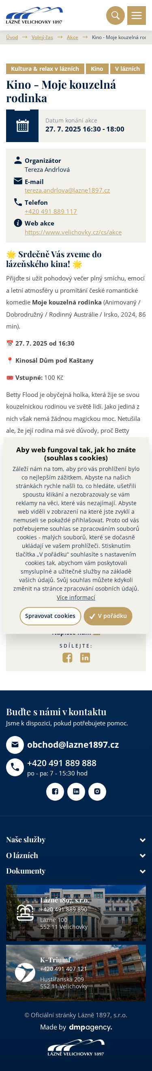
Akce (72, 37)
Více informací (76, 597)
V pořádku (111, 616)
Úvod (12, 37)
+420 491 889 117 (51, 211)
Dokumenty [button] (25, 870)
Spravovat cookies (50, 616)
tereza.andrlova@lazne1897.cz (67, 190)
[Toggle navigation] (136, 15)
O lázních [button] (22, 855)
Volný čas (42, 37)
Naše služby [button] (25, 839)
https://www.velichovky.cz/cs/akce (73, 232)
